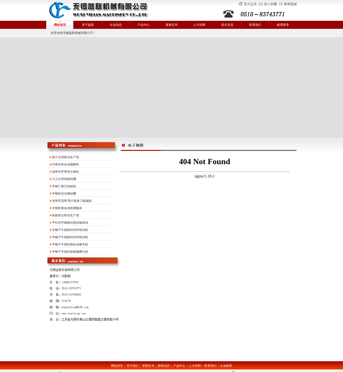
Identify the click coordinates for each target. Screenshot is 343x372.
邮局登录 (283, 25)
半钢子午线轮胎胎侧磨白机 (70, 251)
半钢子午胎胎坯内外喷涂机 (70, 237)
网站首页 (60, 25)
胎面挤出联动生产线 (65, 215)
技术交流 (227, 25)
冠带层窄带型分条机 (65, 171)
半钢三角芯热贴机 (64, 186)
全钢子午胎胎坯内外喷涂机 (70, 230)
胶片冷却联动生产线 (65, 157)
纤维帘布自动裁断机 (65, 164)
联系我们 (255, 25)
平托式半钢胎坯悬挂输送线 (70, 222)
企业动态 (116, 25)
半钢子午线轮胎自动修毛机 (70, 244)
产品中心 (144, 25)
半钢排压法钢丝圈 (64, 193)
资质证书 (171, 25)
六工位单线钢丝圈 (64, 179)
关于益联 (88, 25)
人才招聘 (199, 25)
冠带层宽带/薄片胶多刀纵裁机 (72, 201)
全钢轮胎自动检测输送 (67, 208)
